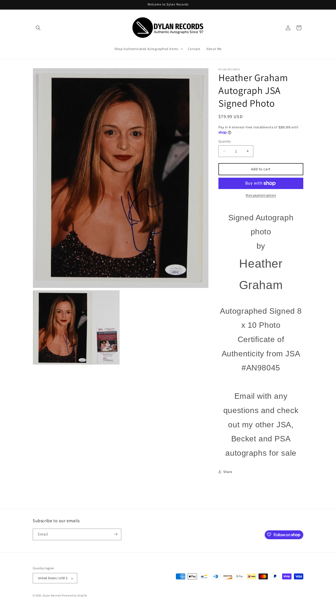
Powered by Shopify (74, 595)
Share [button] (227, 471)
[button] (38, 27)
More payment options (261, 195)
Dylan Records (52, 595)
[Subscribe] (115, 534)
